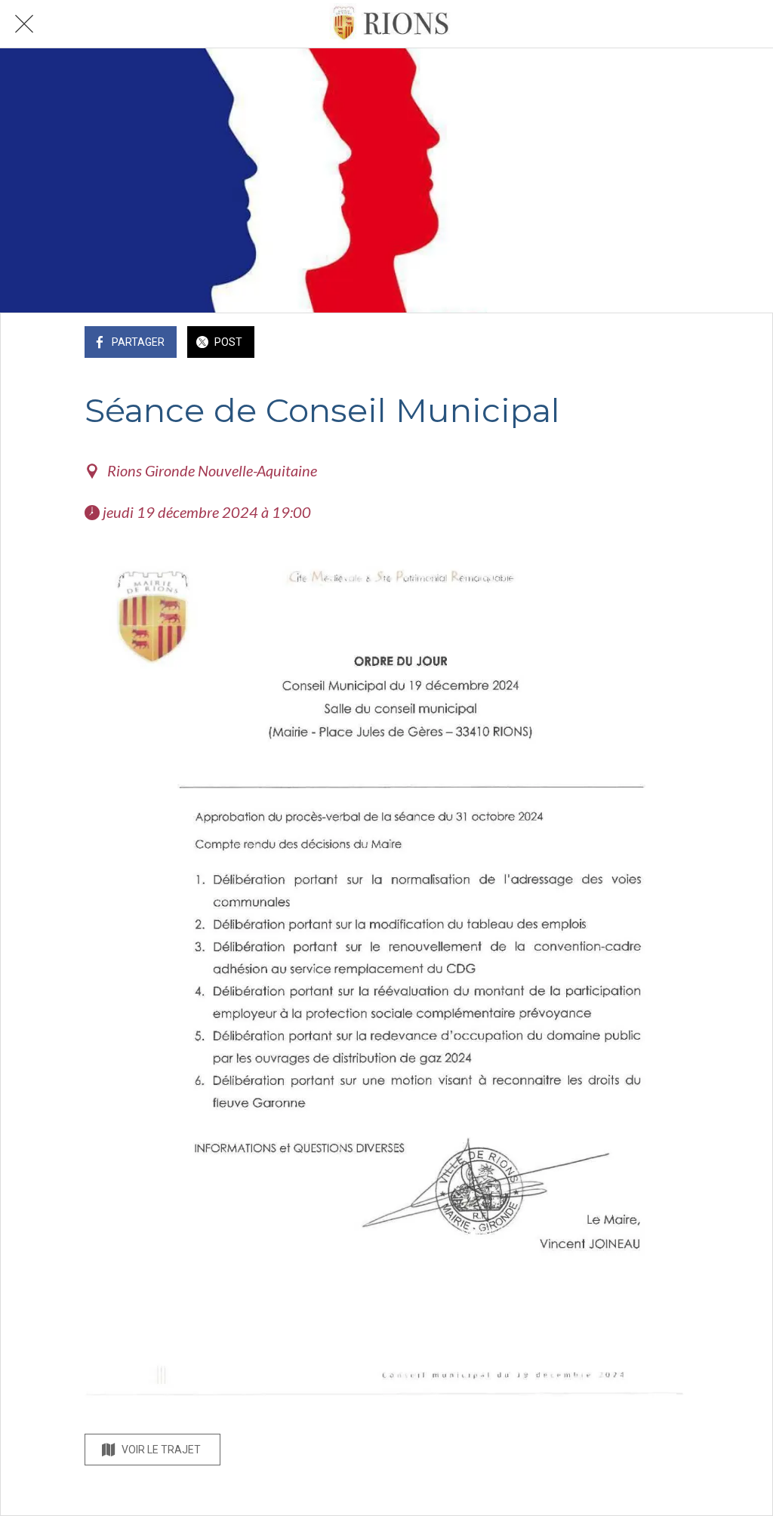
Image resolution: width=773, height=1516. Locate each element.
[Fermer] (24, 24)
